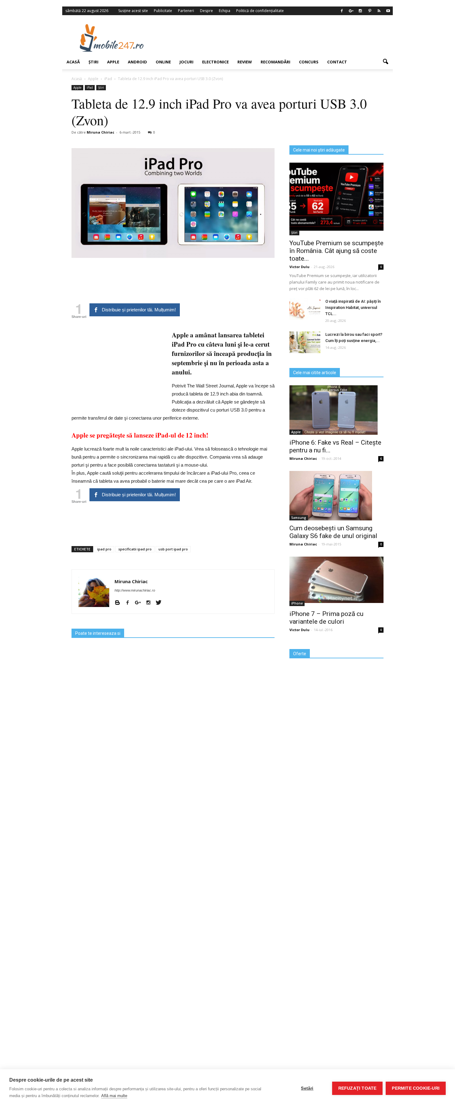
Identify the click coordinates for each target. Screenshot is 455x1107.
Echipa (224, 10)
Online (163, 62)
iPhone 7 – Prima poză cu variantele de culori (326, 617)
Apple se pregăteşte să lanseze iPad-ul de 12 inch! (140, 435)
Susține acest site (133, 10)
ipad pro (104, 549)
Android (137, 62)
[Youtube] (388, 11)
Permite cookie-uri (416, 1088)
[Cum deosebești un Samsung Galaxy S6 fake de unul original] (336, 495)
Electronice (215, 62)
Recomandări (275, 62)
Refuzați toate (357, 1088)
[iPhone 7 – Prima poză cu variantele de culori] (336, 580)
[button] (385, 61)
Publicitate (163, 10)
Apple (113, 62)
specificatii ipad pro (135, 549)
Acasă (73, 62)
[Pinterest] (369, 11)
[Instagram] (360, 11)
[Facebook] (341, 11)
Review (244, 62)
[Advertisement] (278, 38)
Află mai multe (114, 1095)
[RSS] (379, 11)
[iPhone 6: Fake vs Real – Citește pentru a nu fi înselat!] (336, 410)
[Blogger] (120, 603)
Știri (93, 62)
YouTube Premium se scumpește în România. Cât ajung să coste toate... (336, 250)
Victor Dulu (299, 266)
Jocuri (186, 62)
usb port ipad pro (173, 549)
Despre (206, 10)
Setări (307, 1088)
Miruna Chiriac (100, 132)
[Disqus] (173, 844)
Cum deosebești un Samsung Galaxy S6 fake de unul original (333, 532)
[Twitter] (161, 603)
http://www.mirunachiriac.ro (135, 590)
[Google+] (351, 11)
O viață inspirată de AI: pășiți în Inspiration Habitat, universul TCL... (353, 307)
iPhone (297, 603)
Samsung (298, 517)
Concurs (308, 62)
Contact (337, 62)
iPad (90, 87)
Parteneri (186, 10)
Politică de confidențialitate (260, 10)
